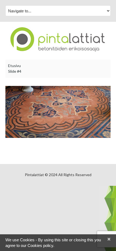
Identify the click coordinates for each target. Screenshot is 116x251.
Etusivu (14, 66)
